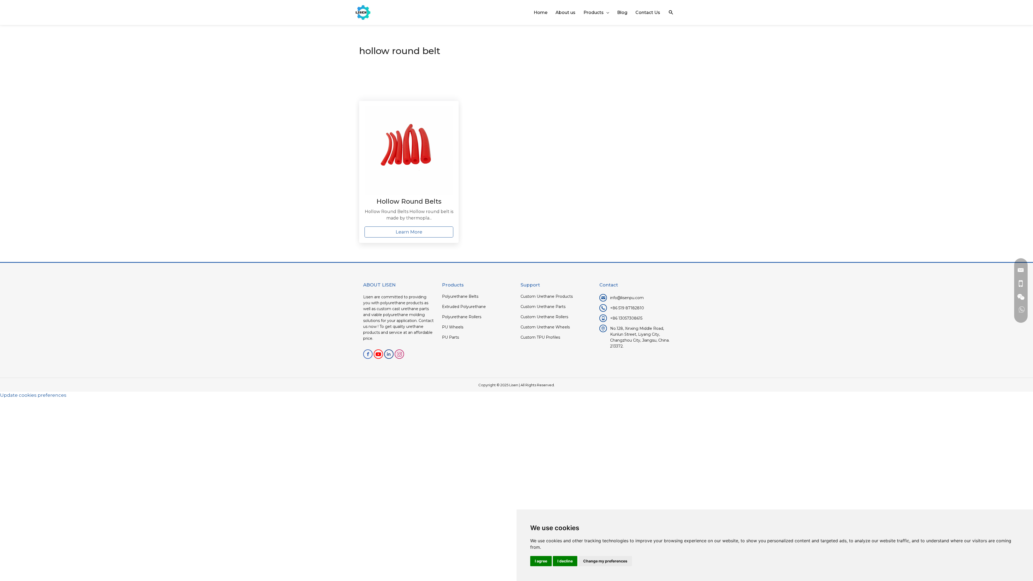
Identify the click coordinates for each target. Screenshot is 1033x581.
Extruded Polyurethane (464, 306)
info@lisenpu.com (627, 297)
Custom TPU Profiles (540, 337)
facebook (368, 354)
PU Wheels (452, 327)
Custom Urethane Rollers (544, 316)
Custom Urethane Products (547, 296)
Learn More (409, 232)
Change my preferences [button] (605, 561)
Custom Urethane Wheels (545, 327)
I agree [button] (541, 561)
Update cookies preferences (33, 395)
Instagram (399, 354)
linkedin (389, 354)
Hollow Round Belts (408, 201)
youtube (378, 354)
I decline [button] (565, 561)
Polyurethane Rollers (461, 316)
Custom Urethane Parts (543, 306)
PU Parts (450, 337)
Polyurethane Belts (460, 296)
